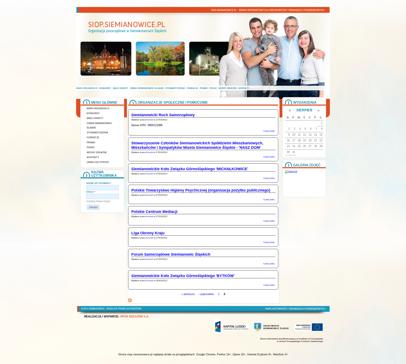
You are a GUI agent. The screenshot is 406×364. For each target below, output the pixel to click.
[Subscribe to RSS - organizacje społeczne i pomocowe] (130, 301)
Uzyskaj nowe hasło (98, 201)
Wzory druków (227, 88)
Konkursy (105, 88)
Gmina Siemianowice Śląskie (147, 88)
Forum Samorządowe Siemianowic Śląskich (170, 254)
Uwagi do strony (98, 162)
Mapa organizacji (86, 88)
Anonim (149, 120)
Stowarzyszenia (175, 88)
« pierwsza (188, 294)
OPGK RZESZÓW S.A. (134, 316)
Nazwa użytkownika (98, 183)
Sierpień (304, 110)
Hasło (90, 192)
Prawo (204, 88)
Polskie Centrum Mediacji (154, 212)
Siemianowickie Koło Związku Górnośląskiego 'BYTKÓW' (183, 276)
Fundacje (192, 88)
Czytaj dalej (268, 131)
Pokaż (213, 88)
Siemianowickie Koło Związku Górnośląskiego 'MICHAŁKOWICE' (189, 169)
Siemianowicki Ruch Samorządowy (163, 115)
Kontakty (244, 88)
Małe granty (120, 88)
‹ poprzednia (206, 294)
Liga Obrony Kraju (148, 233)
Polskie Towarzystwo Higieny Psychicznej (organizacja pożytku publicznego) (200, 190)
